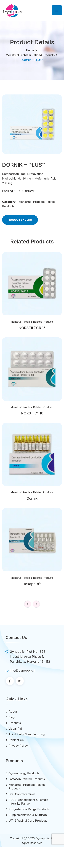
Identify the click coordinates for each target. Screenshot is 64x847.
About (13, 711)
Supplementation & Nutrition (28, 815)
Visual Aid (15, 728)
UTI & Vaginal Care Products (28, 820)
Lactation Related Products (27, 779)
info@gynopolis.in (23, 670)
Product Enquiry (20, 219)
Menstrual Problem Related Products (30, 55)
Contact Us (16, 740)
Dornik (32, 498)
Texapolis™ (32, 584)
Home (30, 50)
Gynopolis (42, 838)
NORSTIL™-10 (32, 413)
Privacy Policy (18, 745)
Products (15, 723)
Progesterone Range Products (29, 809)
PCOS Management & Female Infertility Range (28, 801)
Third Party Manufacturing (27, 734)
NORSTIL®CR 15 (32, 328)
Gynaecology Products (24, 773)
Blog (12, 717)
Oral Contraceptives (22, 794)
